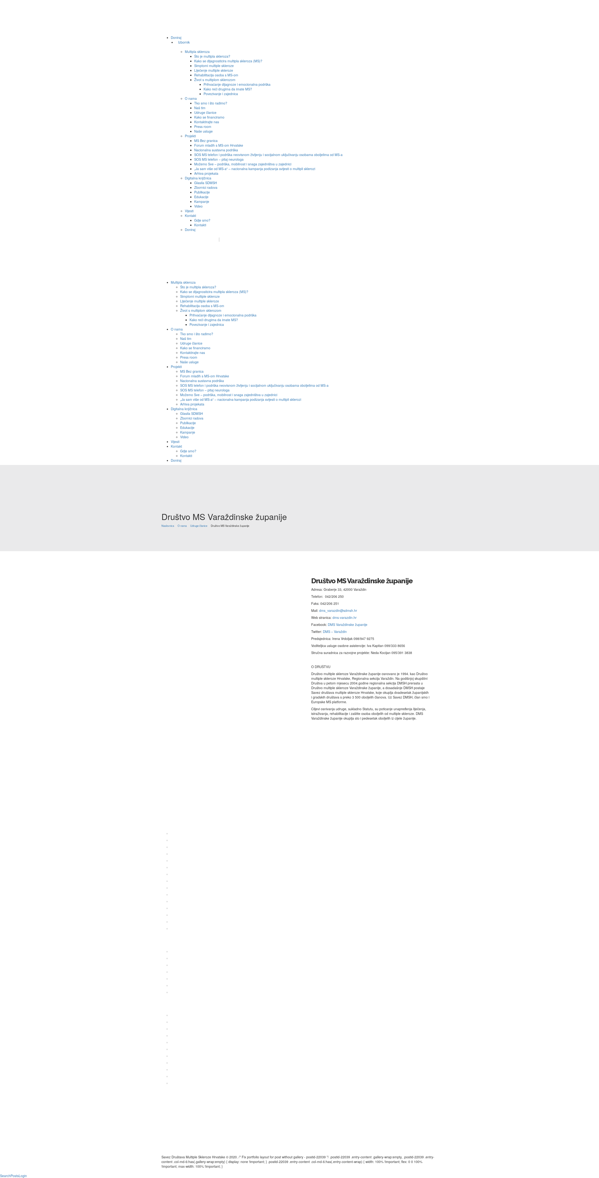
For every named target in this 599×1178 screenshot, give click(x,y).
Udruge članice (198, 526)
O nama (182, 526)
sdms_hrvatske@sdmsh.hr (192, 240)
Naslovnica (167, 526)
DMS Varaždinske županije (347, 624)
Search (5, 1175)
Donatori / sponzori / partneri (293, 240)
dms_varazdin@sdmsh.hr (338, 610)
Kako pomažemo (249, 240)
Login (23, 1175)
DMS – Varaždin (335, 631)
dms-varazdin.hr (344, 617)
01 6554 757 (195, 810)
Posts (15, 1175)
